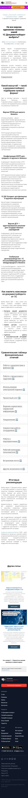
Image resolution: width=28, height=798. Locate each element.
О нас (3, 694)
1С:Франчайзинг (6, 738)
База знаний (12, 15)
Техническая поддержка (14, 685)
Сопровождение (6, 736)
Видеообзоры (19, 736)
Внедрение (4, 733)
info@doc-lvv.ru (19, 751)
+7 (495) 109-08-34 (7, 751)
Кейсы (3, 700)
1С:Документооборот (8, 712)
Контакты (4, 705)
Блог (16, 738)
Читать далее (14, 606)
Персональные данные (8, 763)
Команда (4, 697)
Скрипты (4, 723)
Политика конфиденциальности (11, 768)
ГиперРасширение (7, 715)
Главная (5, 15)
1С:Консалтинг (5, 741)
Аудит (3, 730)
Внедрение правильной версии (10, 532)
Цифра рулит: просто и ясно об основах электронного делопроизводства (14, 628)
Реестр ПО (4, 773)
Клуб (16, 741)
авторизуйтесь (5, 670)
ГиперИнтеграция (6, 718)
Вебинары (18, 733)
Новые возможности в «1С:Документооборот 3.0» (14, 588)
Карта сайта (5, 775)
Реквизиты (4, 771)
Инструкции (19, 730)
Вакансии (4, 702)
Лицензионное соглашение (9, 766)
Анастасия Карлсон (11, 42)
